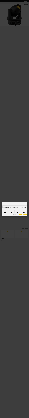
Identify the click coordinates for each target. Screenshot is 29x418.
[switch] (11, 212)
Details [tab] (14, 204)
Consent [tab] (6, 204)
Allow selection (14, 214)
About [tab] (23, 204)
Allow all (23, 214)
